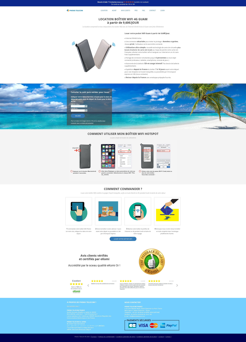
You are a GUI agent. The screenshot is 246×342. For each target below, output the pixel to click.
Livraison (161, 337)
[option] (104, 287)
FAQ (143, 10)
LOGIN (162, 10)
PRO (136, 10)
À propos (94, 337)
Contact (168, 337)
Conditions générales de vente (125, 337)
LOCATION (104, 10)
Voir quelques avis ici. (76, 288)
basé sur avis (76, 287)
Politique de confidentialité (106, 337)
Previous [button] (88, 285)
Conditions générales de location (147, 337)
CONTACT (152, 10)
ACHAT (114, 10)
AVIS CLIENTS (125, 10)
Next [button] (177, 285)
